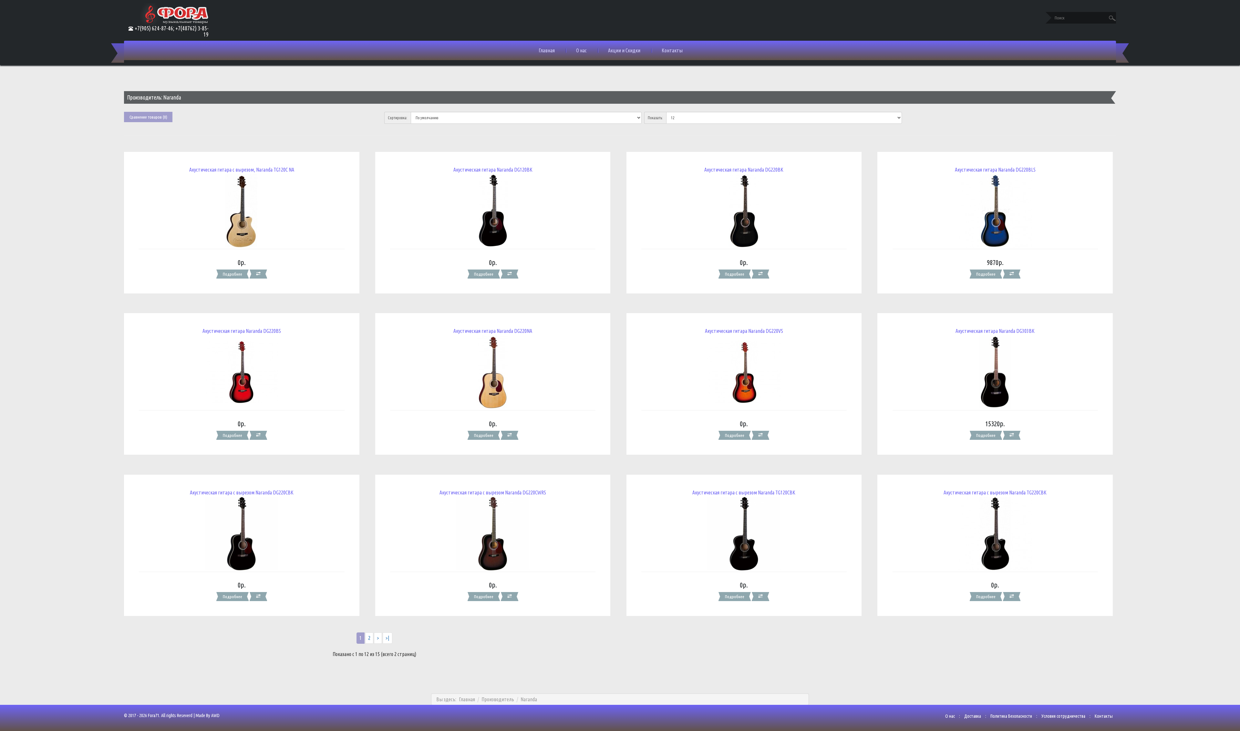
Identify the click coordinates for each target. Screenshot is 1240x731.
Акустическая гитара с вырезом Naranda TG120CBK (743, 492)
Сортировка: (398, 118)
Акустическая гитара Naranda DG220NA (492, 331)
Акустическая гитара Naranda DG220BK (743, 170)
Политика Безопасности (1011, 716)
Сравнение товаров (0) (148, 117)
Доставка (972, 716)
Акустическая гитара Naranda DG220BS (241, 331)
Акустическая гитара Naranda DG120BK (492, 170)
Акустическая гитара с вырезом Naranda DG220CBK (242, 492)
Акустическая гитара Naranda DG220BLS (995, 170)
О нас (581, 50)
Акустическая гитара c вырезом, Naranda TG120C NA (241, 170)
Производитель (497, 699)
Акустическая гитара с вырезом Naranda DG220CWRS (492, 492)
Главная (547, 50)
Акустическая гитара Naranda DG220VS (744, 331)
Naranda (529, 699)
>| (387, 638)
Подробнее (232, 274)
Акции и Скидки (624, 50)
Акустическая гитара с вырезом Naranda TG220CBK (995, 492)
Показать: (655, 118)
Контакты (672, 50)
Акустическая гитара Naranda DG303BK (995, 331)
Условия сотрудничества (1063, 716)
